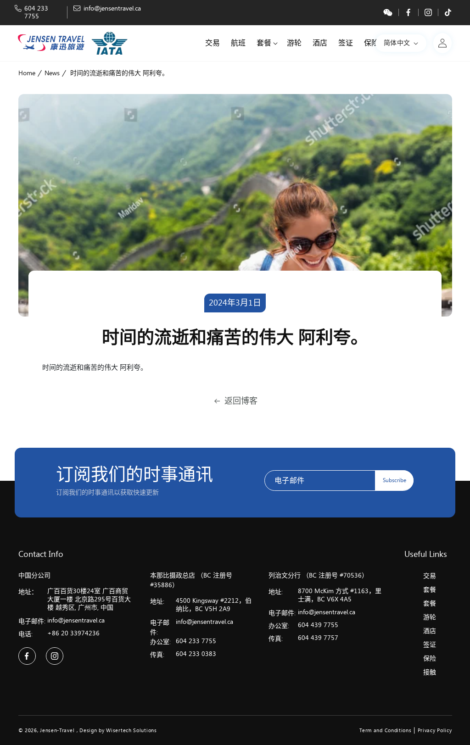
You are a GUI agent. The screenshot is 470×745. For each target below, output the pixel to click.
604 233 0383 (196, 654)
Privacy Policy (435, 731)
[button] (266, 43)
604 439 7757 (318, 638)
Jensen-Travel (57, 731)
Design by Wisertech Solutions (118, 731)
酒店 (429, 631)
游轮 (429, 617)
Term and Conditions (385, 731)
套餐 (429, 590)
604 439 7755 (318, 625)
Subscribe (394, 480)
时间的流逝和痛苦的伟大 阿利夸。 (119, 73)
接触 (429, 672)
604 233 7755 (36, 12)
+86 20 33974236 (73, 633)
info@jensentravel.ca (112, 8)
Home (26, 73)
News (52, 73)
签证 (429, 645)
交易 (429, 576)
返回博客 (240, 401)
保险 (429, 658)
